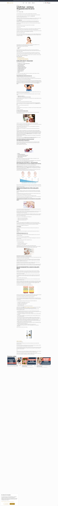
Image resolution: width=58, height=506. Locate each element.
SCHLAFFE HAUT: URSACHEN (20, 57)
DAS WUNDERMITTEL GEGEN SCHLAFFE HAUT (22, 59)
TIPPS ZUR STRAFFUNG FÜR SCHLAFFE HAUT (22, 58)
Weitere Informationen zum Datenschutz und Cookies (7, 501)
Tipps (19, 5)
